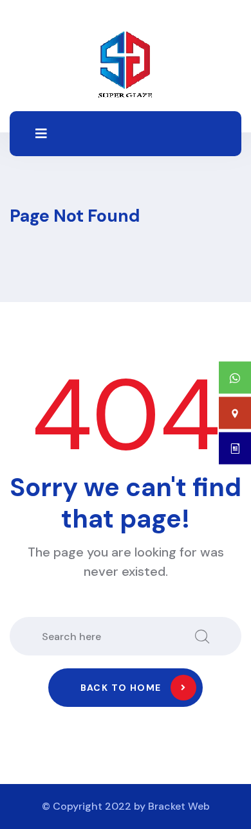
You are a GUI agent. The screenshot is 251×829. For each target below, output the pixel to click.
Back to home (121, 687)
